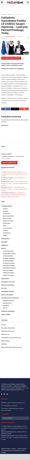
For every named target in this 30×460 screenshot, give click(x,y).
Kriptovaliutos (7, 303)
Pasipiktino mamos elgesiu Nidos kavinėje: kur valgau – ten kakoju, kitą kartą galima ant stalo (14, 183)
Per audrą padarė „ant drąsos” (9, 405)
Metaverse (6, 305)
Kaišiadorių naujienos (17, 14)
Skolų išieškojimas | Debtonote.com (11, 347)
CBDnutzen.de (5, 334)
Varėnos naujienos (8, 272)
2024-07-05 (20, 36)
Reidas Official (5, 341)
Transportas (6, 233)
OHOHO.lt (4, 344)
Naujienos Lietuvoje (8, 282)
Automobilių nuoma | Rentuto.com (11, 337)
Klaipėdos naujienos (9, 258)
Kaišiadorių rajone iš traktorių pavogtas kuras (13, 402)
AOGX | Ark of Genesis (7, 331)
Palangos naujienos (9, 263)
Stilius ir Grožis (7, 228)
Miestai (9, 14)
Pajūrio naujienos (8, 260)
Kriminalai (4, 245)
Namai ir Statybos (8, 221)
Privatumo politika (6, 154)
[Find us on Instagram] (4, 394)
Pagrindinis (3, 14)
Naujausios (5, 278)
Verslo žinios (5, 314)
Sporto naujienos (7, 294)
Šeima (4, 225)
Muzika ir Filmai (7, 218)
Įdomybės (4, 242)
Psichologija (6, 223)
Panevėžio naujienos (9, 265)
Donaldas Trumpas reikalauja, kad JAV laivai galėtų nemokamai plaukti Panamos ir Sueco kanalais (14, 173)
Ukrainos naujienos (7, 311)
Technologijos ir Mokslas (10, 298)
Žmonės (5, 235)
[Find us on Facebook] (1, 394)
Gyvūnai (5, 208)
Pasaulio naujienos (7, 285)
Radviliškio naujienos (9, 268)
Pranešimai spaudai (7, 291)
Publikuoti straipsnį (5, 448)
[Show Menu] (2, 2)
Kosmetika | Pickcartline (8, 328)
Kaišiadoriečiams (10, 36)
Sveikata (5, 230)
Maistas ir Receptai (8, 216)
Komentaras (5, 125)
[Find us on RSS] (7, 394)
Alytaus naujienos (8, 251)
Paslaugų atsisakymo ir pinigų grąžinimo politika (12, 450)
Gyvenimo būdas (6, 206)
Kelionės (5, 211)
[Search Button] (28, 2)
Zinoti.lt (3, 324)
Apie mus (14, 448)
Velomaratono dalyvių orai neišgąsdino (12, 68)
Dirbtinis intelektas (8, 300)
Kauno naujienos (8, 256)
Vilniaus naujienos (8, 275)
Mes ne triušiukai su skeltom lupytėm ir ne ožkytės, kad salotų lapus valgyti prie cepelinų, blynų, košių (13, 194)
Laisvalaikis (6, 213)
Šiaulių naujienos (8, 270)
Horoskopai (5, 238)
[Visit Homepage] (15, 2)
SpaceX (5, 308)
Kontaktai (3, 452)
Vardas (3, 146)
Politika (4, 288)
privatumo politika (5, 158)
